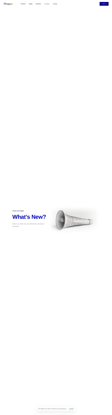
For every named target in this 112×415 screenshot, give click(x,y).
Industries (38, 3)
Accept (71, 408)
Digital (30, 3)
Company (47, 3)
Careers (55, 3)
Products (23, 3)
